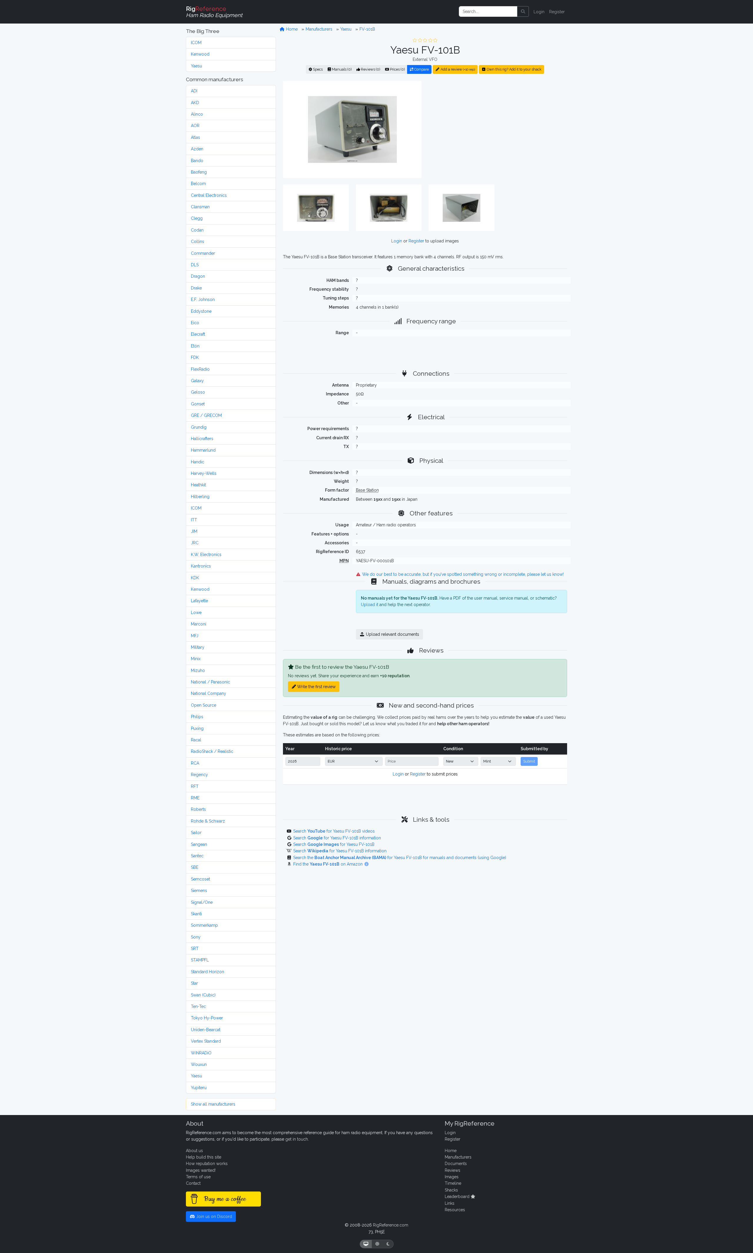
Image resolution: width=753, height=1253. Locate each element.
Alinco (197, 114)
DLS (195, 264)
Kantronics (201, 566)
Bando (197, 160)
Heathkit (198, 484)
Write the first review (316, 686)
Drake (196, 288)
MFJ (194, 635)
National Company (208, 693)
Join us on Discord (213, 1216)
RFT (195, 786)
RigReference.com (390, 1225)
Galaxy (197, 380)
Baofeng (199, 172)
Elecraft (198, 334)
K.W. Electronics (206, 554)
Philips (197, 716)
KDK (195, 577)
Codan (197, 230)
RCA (195, 763)
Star (194, 983)
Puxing (197, 728)
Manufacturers (319, 29)
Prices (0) (397, 69)
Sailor (196, 832)
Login (539, 11)
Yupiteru (198, 1087)
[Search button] (523, 11)
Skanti (196, 913)
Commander (203, 253)
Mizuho (198, 670)
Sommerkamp (204, 925)
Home (291, 29)
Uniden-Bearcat (205, 1029)
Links (449, 1203)
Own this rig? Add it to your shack (514, 69)
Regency (199, 774)
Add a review (457, 69)
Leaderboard (458, 1196)
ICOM (196, 42)
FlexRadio (200, 369)
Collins (197, 241)
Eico (195, 322)
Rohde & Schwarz (208, 821)
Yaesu (196, 66)
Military (197, 647)
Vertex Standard (206, 1041)
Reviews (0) (370, 69)
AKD (195, 102)
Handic (197, 462)
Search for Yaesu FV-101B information (337, 838)
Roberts (198, 809)
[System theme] (366, 1244)
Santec (197, 855)
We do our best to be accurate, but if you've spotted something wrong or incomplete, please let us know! (462, 574)
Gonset (198, 404)
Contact (193, 1183)
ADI (194, 91)
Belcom (198, 183)
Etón (195, 346)
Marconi (198, 624)
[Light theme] (377, 1244)
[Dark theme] (388, 1244)
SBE (194, 867)
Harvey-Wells (203, 473)
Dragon (198, 276)
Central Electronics (209, 195)
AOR (195, 125)
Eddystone (201, 311)
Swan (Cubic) (203, 995)
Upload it (369, 604)
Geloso (198, 392)
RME (195, 798)
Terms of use (198, 1176)
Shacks (451, 1190)
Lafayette (199, 600)
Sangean (199, 844)
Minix (196, 658)
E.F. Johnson (203, 299)
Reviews (452, 1170)
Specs (317, 69)
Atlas (195, 137)
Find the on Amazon (328, 864)
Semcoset (200, 879)
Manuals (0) (341, 69)
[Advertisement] (498, 129)
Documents (456, 1163)
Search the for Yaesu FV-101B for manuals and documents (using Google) (399, 857)
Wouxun (199, 1064)
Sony (196, 937)
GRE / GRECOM (206, 415)
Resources (455, 1209)
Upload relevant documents (392, 634)
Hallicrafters (202, 438)
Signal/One (202, 902)
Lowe (196, 612)
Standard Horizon (207, 971)
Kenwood (200, 54)
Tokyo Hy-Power (207, 1018)
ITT (194, 519)
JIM (194, 531)
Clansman (200, 206)
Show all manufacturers (213, 1104)
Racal (196, 740)
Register (557, 11)
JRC (195, 542)
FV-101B (367, 29)
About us (194, 1150)
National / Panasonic (210, 682)
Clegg (197, 218)
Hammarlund (203, 450)
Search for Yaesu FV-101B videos (334, 831)
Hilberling (200, 496)
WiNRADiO (201, 1053)
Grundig (198, 427)
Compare (421, 69)
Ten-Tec (198, 1006)
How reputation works (207, 1163)
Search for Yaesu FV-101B (333, 844)
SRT (195, 948)
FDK (195, 357)
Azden (197, 149)
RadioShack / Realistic (212, 751)
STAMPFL (200, 960)
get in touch (296, 1139)
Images (452, 1176)
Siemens (199, 890)
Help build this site (203, 1157)
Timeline (453, 1183)
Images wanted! (201, 1170)
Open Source (203, 705)
